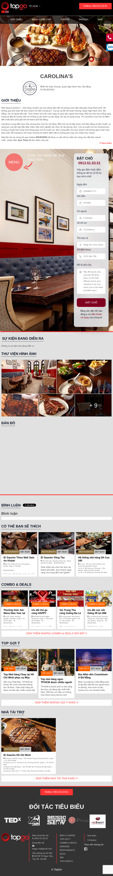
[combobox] (35, 6)
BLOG (62, 854)
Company (91, 840)
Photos (83, 19)
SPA (62, 857)
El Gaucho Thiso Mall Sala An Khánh (19, 559)
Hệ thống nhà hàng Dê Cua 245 (93, 559)
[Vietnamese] (3, 11)
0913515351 (48, 89)
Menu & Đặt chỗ (41, 19)
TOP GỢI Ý (10, 668)
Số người (82, 211)
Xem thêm (106, 143)
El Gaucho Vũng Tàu (53, 557)
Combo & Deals (13, 604)
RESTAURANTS (12, 552)
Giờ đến (81, 196)
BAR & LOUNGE (67, 835)
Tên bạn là (82, 238)
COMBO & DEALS (68, 843)
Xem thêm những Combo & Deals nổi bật (55, 633)
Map (100, 19)
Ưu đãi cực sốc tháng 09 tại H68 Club (96, 613)
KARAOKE (64, 846)
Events (65, 19)
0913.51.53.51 (89, 163)
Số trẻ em (82, 223)
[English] (7, 11)
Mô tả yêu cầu (84, 265)
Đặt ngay (25, 552)
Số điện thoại (84, 249)
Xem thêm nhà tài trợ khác (56, 778)
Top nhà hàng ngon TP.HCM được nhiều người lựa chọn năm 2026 (56, 682)
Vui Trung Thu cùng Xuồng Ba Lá (70, 612)
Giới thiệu (16, 19)
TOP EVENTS (66, 861)
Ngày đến (82, 184)
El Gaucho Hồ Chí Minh (17, 755)
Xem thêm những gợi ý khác (56, 702)
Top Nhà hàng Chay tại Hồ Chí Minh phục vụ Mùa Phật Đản (19, 677)
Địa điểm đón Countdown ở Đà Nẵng (93, 676)
